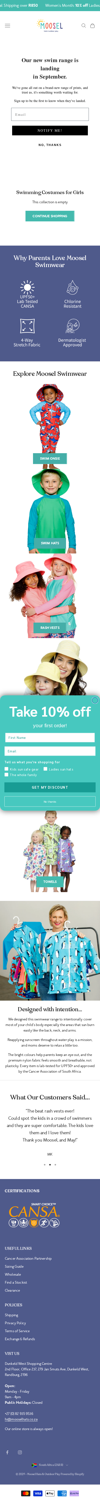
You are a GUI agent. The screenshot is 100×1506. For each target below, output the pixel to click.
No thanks (50, 801)
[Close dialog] (95, 700)
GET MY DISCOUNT (50, 787)
